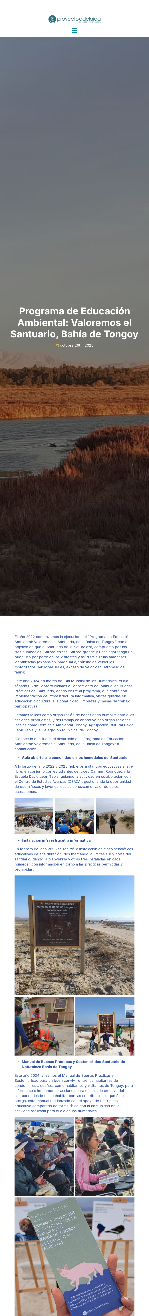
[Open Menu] (74, 30)
